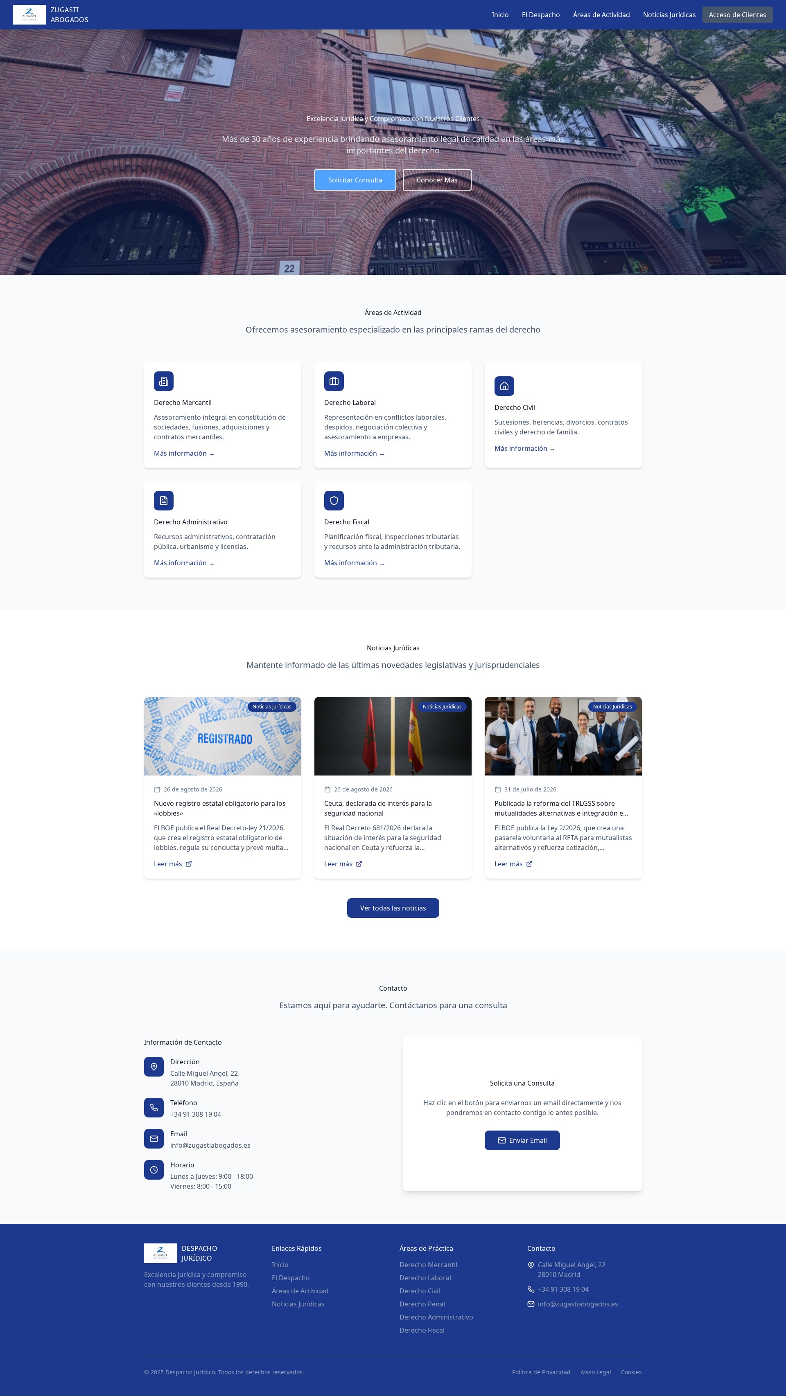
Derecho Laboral (425, 1277)
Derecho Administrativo (436, 1317)
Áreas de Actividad (601, 14)
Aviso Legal (595, 1372)
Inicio (500, 14)
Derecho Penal (422, 1303)
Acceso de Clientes (737, 14)
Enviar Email (528, 1140)
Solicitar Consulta (355, 179)
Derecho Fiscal (422, 1330)
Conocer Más (437, 179)
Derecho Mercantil (428, 1264)
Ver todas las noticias (393, 908)
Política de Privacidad (541, 1372)
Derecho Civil (420, 1290)
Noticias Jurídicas (669, 14)
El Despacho (541, 14)
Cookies (631, 1372)
